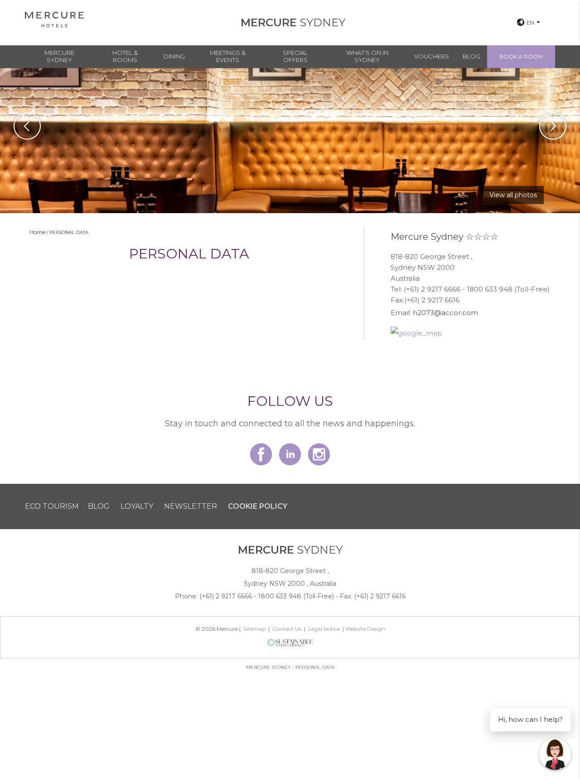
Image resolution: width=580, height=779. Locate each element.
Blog (471, 56)
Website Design (365, 628)
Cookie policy (257, 506)
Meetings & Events (228, 56)
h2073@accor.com (445, 312)
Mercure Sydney (59, 56)
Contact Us (286, 628)
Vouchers (431, 56)
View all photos (513, 195)
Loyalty (137, 506)
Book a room (521, 56)
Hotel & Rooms (125, 56)
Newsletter (190, 506)
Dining (174, 56)
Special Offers (295, 56)
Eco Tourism (52, 506)
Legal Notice (324, 628)
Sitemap (254, 628)
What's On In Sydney (367, 56)
